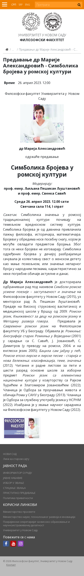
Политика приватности (18, 498)
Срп (13, 4)
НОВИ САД (10, 454)
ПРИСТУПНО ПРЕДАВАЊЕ (19, 493)
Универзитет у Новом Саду (42, 35)
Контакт (11, 565)
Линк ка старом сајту (16, 459)
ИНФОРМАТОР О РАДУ (17, 473)
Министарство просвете (19, 512)
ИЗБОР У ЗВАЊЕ (13, 483)
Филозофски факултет (42, 40)
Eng (27, 4)
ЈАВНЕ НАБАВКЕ (12, 478)
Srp (21, 4)
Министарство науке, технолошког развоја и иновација (39, 517)
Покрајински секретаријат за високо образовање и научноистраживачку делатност (36, 523)
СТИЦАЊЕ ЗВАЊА (14, 488)
